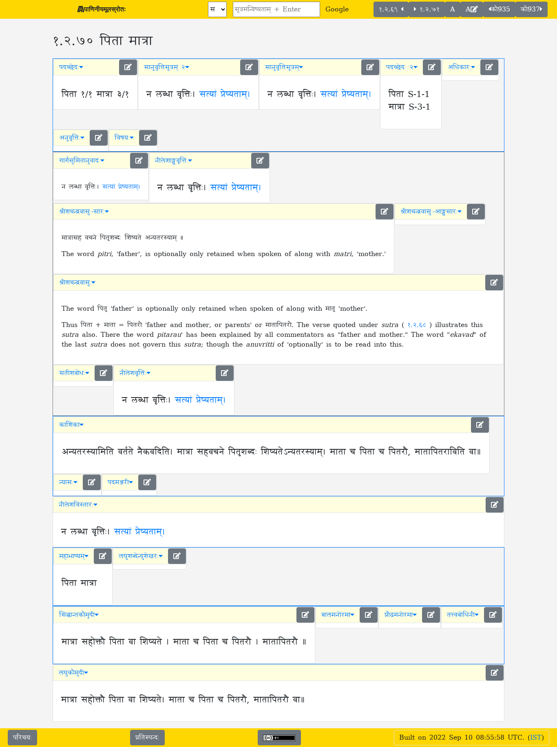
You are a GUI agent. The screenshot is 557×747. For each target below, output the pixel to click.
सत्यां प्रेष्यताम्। (224, 94)
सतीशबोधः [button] (72, 373)
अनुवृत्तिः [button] (69, 138)
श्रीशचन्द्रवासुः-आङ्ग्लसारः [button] (429, 212)
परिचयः (22, 738)
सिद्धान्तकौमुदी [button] (77, 615)
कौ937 (530, 9)
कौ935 (500, 9)
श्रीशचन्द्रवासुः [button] (75, 282)
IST (536, 738)
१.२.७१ (428, 9)
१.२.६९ (390, 9)
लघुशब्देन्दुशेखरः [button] (139, 556)
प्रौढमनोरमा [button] (399, 615)
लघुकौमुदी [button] (71, 673)
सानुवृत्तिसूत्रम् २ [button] (164, 67)
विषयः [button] (122, 138)
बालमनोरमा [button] (335, 615)
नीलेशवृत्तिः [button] (132, 373)
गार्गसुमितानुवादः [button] (79, 161)
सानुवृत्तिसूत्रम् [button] (282, 67)
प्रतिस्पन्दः (147, 738)
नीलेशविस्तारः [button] (76, 505)
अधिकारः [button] (459, 67)
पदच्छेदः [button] (69, 67)
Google (337, 9)
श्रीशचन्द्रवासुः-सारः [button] (82, 212)
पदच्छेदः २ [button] (399, 67)
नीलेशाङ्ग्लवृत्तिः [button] (171, 161)
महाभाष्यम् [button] (71, 556)
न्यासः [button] (66, 482)
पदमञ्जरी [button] (118, 482)
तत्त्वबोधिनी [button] (461, 615)
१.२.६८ (418, 325)
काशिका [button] (69, 425)
